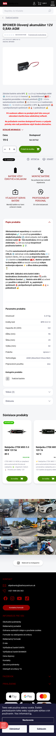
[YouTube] (19, 598)
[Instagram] (12, 598)
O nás (5, 643)
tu (30, 713)
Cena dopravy (8, 656)
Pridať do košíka (27, 149)
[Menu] (52, 3)
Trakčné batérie (18, 378)
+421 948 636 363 (16, 591)
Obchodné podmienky (12, 622)
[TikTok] (26, 598)
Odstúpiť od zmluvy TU (12, 669)
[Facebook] (5, 598)
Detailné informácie (12, 130)
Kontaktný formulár (16, 608)
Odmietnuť (14, 729)
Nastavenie (28, 720)
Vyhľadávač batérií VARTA (13, 647)
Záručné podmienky (11, 665)
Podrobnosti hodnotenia (37, 35)
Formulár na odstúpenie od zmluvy (17, 635)
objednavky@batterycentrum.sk (21, 585)
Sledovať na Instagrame (30, 563)
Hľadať (49, 11)
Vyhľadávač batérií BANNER (14, 652)
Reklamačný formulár (12, 639)
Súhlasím (41, 729)
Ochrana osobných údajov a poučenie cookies (22, 630)
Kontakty (6, 660)
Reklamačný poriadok (12, 626)
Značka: (8, 41)
